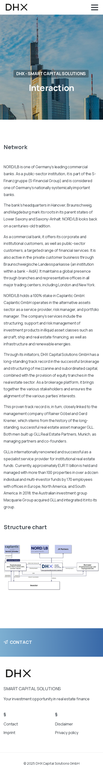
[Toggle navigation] (94, 7)
